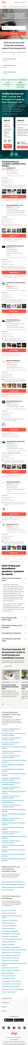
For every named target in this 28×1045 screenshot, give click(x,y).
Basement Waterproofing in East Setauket (13, 887)
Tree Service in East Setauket (9, 920)
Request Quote (14, 196)
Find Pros (14, 33)
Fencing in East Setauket (8, 928)
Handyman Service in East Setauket (11, 952)
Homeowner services (7, 998)
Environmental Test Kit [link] (14, 6)
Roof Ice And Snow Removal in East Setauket (14, 950)
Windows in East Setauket (9, 992)
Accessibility (13, 1039)
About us (4, 1011)
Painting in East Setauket (8, 942)
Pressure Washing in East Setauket (11, 981)
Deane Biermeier (6, 682)
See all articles (8, 666)
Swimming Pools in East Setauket (11, 934)
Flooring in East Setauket (8, 976)
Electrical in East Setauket (9, 913)
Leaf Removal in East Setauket (10, 960)
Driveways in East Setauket (9, 925)
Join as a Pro (18, 2)
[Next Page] (25, 559)
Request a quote (8, 146)
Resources (4, 1007)
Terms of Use (10, 1037)
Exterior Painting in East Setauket (11, 970)
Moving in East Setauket (8, 944)
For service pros (5, 1002)
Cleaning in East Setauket (9, 978)
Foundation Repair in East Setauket (11, 984)
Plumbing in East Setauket (9, 910)
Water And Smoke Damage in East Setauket (13, 884)
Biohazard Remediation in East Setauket (12, 882)
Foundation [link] (4, 6)
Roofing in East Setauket (8, 923)
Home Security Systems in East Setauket (13, 989)
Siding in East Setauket (8, 973)
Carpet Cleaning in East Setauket (10, 986)
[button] (4, 191)
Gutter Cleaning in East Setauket (10, 958)
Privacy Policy (18, 1037)
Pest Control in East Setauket (10, 936)
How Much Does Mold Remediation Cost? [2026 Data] (10, 686)
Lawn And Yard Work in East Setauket (12, 939)
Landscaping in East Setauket (10, 931)
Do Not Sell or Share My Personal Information (14, 1041)
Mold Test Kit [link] (24, 6)
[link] (5, 141)
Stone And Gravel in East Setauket (11, 955)
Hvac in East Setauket (8, 890)
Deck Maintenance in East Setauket (11, 947)
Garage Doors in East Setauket (10, 968)
